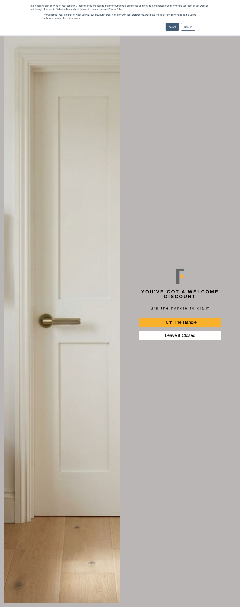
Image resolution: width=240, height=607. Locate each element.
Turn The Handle (180, 322)
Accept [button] (172, 26)
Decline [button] (188, 26)
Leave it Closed (180, 335)
